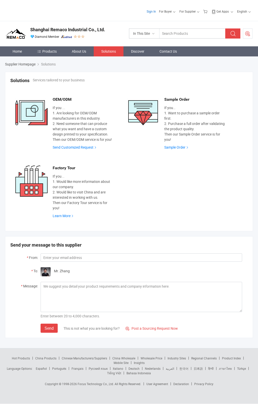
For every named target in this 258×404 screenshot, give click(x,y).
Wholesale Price (151, 358)
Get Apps (223, 11)
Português (59, 368)
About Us (79, 51)
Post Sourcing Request (247, 33)
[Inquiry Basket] (206, 11)
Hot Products (21, 358)
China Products (45, 358)
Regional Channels (204, 358)
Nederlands (152, 368)
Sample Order (174, 147)
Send (49, 328)
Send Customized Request (73, 147)
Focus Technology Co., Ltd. (96, 384)
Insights (139, 363)
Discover (137, 51)
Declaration (181, 384)
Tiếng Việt (114, 373)
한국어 (183, 368)
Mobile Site (121, 363)
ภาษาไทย (225, 368)
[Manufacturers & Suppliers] (37, 10)
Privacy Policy (203, 384)
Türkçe (241, 368)
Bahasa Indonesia (138, 373)
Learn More (62, 215)
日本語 (198, 368)
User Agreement (157, 384)
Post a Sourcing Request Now (151, 328)
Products (49, 51)
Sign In (151, 11)
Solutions (108, 51)
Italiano (118, 368)
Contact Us (168, 51)
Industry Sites (177, 358)
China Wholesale (123, 358)
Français (77, 368)
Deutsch (134, 368)
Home (17, 51)
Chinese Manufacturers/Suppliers (84, 358)
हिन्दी (211, 368)
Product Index (231, 358)
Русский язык (98, 368)
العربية (170, 368)
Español (41, 368)
